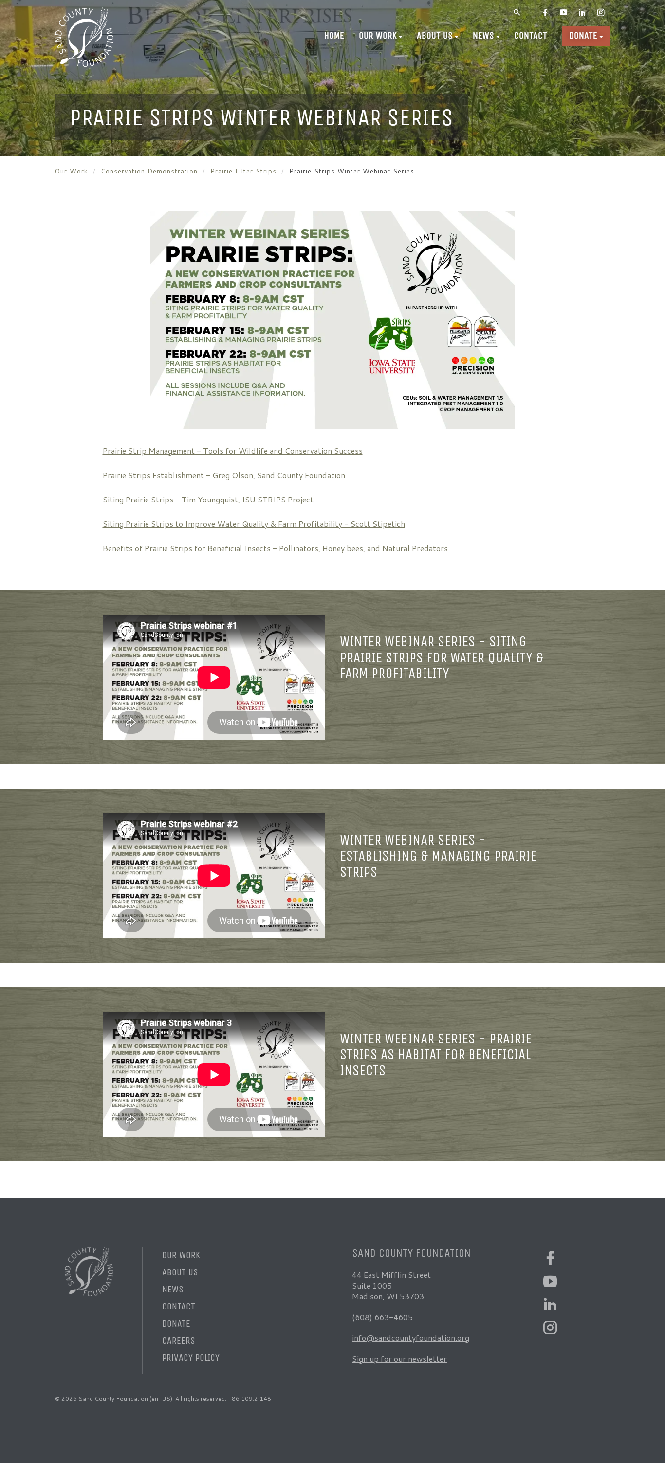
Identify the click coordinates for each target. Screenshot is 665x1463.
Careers (178, 1340)
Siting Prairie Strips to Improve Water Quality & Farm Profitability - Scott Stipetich (254, 523)
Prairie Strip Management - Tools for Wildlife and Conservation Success (233, 450)
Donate (583, 35)
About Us (435, 35)
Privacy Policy (191, 1357)
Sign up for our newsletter (399, 1358)
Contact (530, 35)
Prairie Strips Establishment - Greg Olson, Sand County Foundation (224, 475)
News (483, 35)
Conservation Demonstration (149, 171)
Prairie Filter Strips (243, 171)
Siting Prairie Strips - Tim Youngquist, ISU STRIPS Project (208, 499)
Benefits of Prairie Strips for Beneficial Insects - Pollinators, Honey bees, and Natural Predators (275, 548)
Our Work (378, 35)
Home (334, 35)
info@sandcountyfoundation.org (410, 1337)
